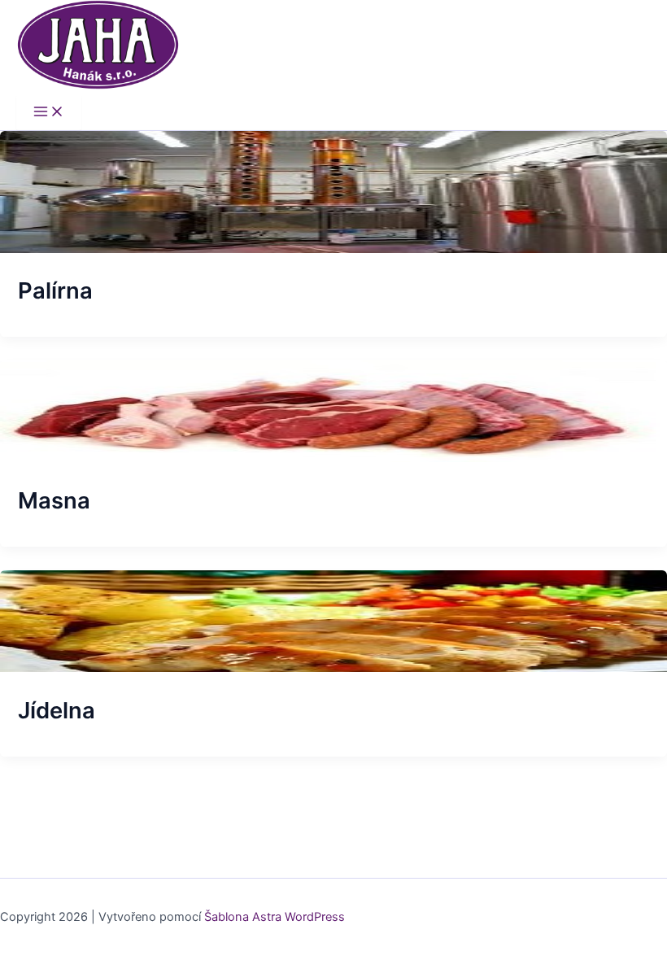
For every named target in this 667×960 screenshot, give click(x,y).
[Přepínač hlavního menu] (48, 112)
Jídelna (56, 710)
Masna (54, 500)
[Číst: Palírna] (333, 249)
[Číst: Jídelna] (333, 668)
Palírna (55, 290)
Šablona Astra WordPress (274, 917)
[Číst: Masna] (333, 458)
